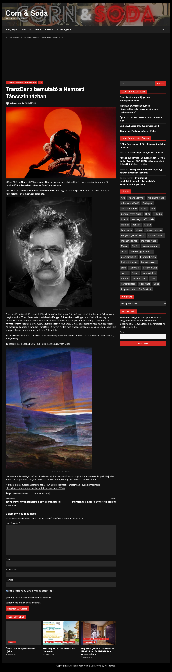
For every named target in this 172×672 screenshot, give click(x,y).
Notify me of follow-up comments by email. (29, 597)
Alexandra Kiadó (156, 197)
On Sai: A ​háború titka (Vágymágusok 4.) (140, 126)
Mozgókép (10, 29)
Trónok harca (139, 278)
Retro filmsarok (149, 262)
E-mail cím (12, 569)
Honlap (9, 579)
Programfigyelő (148, 256)
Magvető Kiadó (148, 240)
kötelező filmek (156, 235)
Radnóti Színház (129, 262)
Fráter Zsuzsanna (129, 144)
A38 (123, 197)
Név (9, 559)
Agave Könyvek (136, 197)
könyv (139, 230)
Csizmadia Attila (17, 103)
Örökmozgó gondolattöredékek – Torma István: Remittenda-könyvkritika (138, 181)
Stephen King (150, 267)
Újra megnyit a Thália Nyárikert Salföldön (61, 633)
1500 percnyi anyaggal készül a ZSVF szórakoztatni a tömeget (33, 501)
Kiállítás (105, 639)
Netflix (135, 246)
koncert (136, 224)
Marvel (124, 246)
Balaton (49, 642)
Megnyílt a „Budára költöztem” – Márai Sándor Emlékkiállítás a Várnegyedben (98, 633)
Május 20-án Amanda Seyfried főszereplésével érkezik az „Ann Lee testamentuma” (139, 109)
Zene (37, 29)
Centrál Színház (129, 208)
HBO (147, 213)
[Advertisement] (86, 59)
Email (122, 332)
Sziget (135, 273)
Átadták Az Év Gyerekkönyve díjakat (23, 633)
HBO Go (158, 213)
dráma (144, 208)
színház (125, 278)
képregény (126, 230)
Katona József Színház (143, 219)
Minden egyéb (63, 29)
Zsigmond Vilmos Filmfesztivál (136, 289)
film (153, 208)
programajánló (128, 256)
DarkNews (96, 665)
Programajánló (30, 82)
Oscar (124, 251)
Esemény (19, 82)
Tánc (40, 82)
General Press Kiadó (131, 213)
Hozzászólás (13, 523)
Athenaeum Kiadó (130, 203)
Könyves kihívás (154, 230)
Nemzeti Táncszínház (22, 493)
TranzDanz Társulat (41, 493)
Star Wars (134, 267)
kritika (147, 224)
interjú (124, 219)
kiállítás (125, 224)
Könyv (48, 29)
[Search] (163, 29)
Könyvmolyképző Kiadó (132, 235)
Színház (25, 29)
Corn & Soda (27, 13)
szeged (124, 273)
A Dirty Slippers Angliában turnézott (146, 152)
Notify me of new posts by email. (24, 602)
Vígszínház (144, 283)
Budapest (10, 82)
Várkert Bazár (128, 283)
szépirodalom (149, 273)
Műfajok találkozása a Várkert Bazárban (94, 500)
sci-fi (123, 267)
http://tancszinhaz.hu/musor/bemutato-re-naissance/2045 (35, 488)
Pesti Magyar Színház (141, 251)
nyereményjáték (150, 246)
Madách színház (129, 240)
